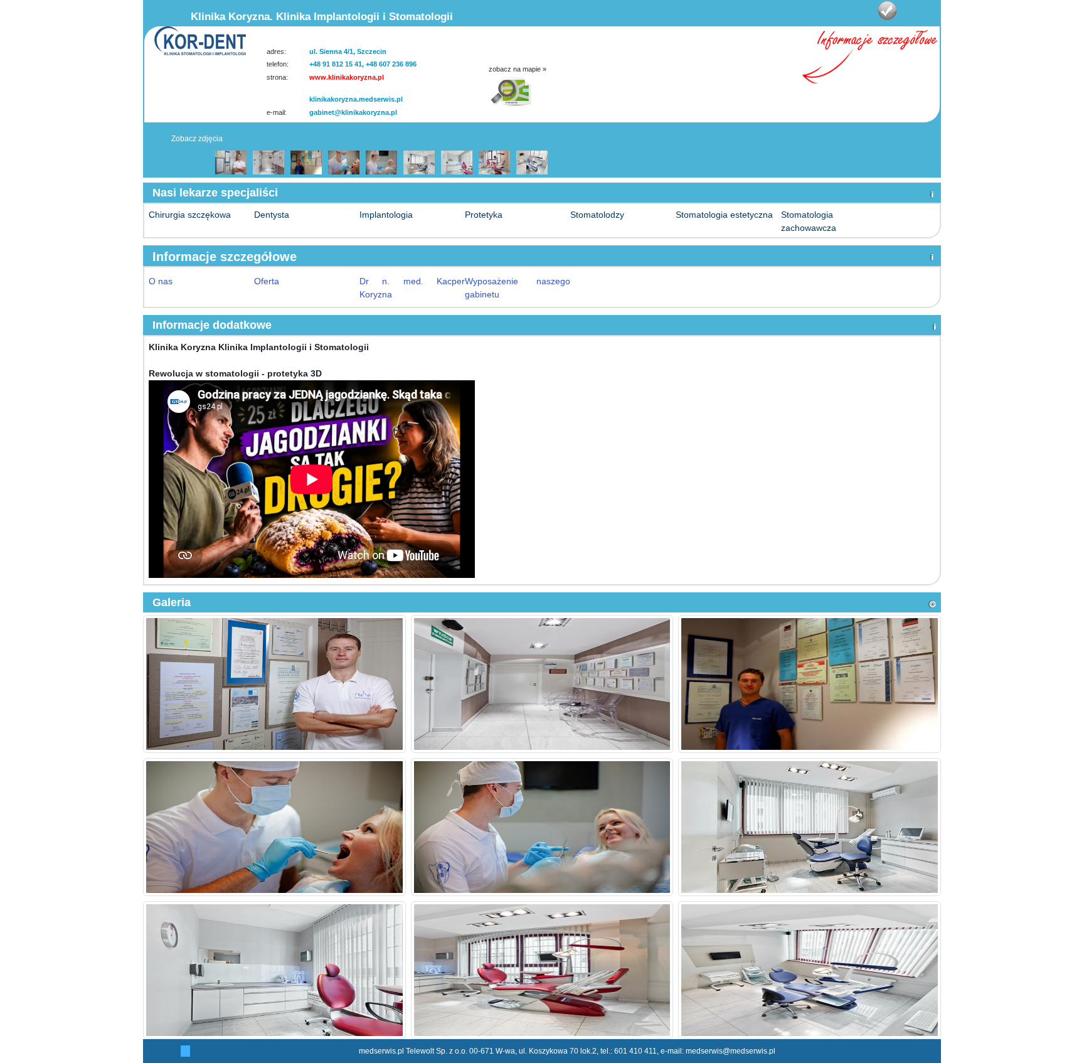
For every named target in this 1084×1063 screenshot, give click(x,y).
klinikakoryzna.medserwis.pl (356, 99)
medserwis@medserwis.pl (730, 1051)
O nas (161, 281)
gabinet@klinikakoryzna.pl (353, 112)
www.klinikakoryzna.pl (346, 77)
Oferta (266, 281)
